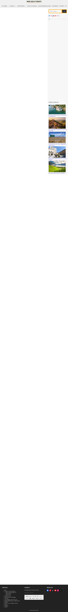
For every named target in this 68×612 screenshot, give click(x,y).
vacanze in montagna (11, 61)
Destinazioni (20, 6)
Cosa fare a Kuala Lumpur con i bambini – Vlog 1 (11, 484)
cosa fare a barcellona (15, 160)
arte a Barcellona (5, 159)
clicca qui (37, 590)
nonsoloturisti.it (6, 575)
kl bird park (14, 580)
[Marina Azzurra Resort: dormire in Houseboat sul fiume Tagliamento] (57, 110)
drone (6, 580)
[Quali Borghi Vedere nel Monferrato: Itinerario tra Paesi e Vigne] (57, 123)
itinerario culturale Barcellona (6, 161)
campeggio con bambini (7, 95)
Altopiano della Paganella (7, 59)
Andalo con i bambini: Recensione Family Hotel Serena (11, 38)
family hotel (16, 59)
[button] (66, 6)
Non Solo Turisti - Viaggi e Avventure (11, 603)
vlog (20, 581)
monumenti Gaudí (14, 161)
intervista (12, 393)
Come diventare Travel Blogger (10, 597)
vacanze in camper (8, 97)
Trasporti (4, 94)
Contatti (61, 6)
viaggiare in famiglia (8, 395)
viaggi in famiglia (17, 61)
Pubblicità (6, 605)
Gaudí (20, 160)
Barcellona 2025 (11, 159)
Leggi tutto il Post (6, 55)
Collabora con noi (8, 596)
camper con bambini (14, 95)
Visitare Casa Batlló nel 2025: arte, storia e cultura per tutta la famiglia (12, 138)
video (18, 581)
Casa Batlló (4, 160)
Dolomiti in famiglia (15, 276)
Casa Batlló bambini (9, 160)
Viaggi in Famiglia (32, 6)
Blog (5, 590)
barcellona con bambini (17, 159)
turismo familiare (4, 280)
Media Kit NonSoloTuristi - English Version (12, 600)
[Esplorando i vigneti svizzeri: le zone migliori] (57, 166)
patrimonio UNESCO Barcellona (10, 162)
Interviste (4, 392)
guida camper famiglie (10, 96)
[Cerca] (64, 11)
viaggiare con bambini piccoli (12, 394)
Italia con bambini (10, 277)
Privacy (6, 604)
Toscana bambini (17, 279)
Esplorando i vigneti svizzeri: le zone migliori (57, 173)
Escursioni (55, 6)
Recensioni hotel (9, 60)
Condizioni (6, 598)
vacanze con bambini (11, 280)
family (9, 393)
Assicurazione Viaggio (44, 6)
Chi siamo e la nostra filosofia (10, 591)
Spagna (11, 158)
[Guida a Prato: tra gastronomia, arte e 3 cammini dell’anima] (57, 152)
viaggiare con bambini (5, 281)
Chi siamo (4, 6)
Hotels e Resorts (8, 58)
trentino (6, 61)
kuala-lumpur (18, 580)
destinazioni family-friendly (7, 276)
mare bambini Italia (8, 278)
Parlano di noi (8, 594)
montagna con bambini (15, 278)
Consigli (12, 6)
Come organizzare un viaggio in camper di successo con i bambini (11, 73)
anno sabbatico (5, 393)
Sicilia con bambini (11, 279)
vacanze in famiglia (17, 393)
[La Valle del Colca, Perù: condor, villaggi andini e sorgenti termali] (57, 137)
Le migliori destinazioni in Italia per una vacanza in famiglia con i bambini (11, 254)
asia (3, 580)
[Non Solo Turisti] (34, 2)
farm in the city (9, 580)
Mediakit (6, 602)
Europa (8, 158)
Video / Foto (11, 579)
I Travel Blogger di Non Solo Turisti (11, 599)
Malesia (3, 581)
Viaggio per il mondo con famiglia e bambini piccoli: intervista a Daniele (12, 372)
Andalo (12, 59)
